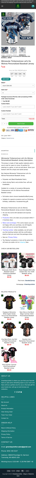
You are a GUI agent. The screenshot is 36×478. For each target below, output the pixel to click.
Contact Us (4, 418)
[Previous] (4, 29)
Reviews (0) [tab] (4, 154)
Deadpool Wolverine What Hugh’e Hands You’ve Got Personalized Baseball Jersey (9, 314)
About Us (4, 405)
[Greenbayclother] (18, 6)
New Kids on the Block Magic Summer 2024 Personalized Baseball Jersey (27, 314)
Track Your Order (6, 415)
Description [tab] (5, 150)
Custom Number (6, 110)
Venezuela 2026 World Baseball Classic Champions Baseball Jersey (9, 272)
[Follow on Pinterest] (21, 392)
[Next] (31, 29)
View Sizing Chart (6, 412)
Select (3, 82)
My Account (5, 402)
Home (3, 55)
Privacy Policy (5, 434)
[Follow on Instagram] (17, 392)
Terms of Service (6, 437)
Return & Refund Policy (8, 428)
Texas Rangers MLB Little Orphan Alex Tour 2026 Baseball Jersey (27, 271)
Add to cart (21, 123)
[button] (2, 6)
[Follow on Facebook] (15, 392)
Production (6, 218)
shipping (22, 242)
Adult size (4, 89)
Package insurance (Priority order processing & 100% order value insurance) (16, 97)
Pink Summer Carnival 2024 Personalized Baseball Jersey (9, 366)
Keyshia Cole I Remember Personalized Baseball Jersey (26, 340)
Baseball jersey (12, 55)
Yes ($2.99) (6, 101)
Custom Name (5, 103)
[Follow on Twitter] (19, 392)
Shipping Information (7, 431)
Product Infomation (7, 408)
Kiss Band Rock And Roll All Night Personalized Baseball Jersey (9, 340)
